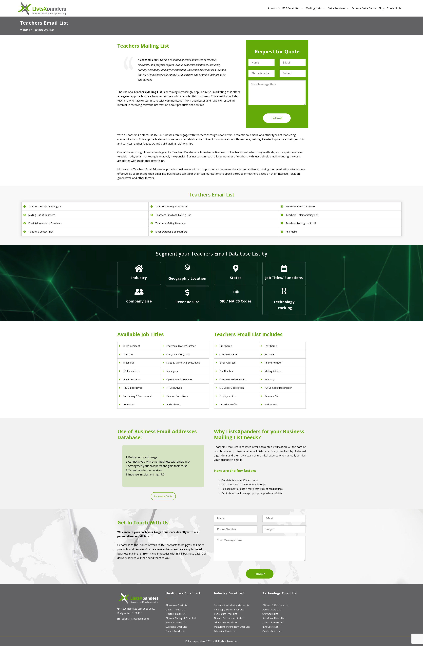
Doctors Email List (175, 613)
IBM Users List (270, 626)
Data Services (336, 8)
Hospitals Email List (176, 622)
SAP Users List (270, 613)
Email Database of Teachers (171, 231)
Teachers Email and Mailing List (173, 214)
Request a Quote (163, 496)
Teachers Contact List (40, 231)
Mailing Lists (314, 8)
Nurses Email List (175, 631)
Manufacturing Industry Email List (232, 626)
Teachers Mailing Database (170, 223)
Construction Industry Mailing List (232, 605)
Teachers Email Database (300, 206)
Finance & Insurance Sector (228, 618)
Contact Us (394, 8)
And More (291, 231)
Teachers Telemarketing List (302, 214)
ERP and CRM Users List (275, 605)
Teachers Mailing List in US (301, 223)
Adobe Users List (271, 609)
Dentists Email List (176, 609)
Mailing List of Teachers (41, 214)
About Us (274, 8)
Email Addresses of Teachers (45, 223)
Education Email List (224, 631)
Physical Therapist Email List (181, 618)
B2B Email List (291, 8)
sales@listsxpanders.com (135, 618)
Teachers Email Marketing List (45, 206)
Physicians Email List (177, 605)
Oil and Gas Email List (225, 622)
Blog (381, 8)
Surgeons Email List (176, 626)
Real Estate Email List (225, 613)
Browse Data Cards (364, 8)
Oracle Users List (271, 631)
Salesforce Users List (273, 618)
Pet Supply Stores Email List (229, 609)
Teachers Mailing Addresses (171, 206)
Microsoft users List (273, 622)
